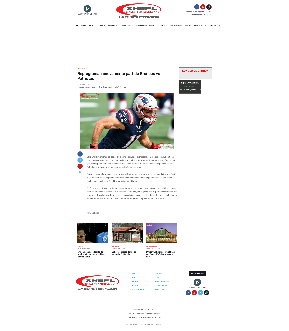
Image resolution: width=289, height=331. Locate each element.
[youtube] (202, 6)
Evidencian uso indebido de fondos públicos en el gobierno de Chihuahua (91, 254)
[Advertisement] (144, 46)
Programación (210, 25)
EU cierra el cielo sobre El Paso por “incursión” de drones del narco (160, 254)
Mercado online (176, 25)
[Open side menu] (77, 25)
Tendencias (140, 25)
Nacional (111, 25)
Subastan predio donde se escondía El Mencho (124, 253)
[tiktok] (209, 6)
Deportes (152, 25)
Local (91, 25)
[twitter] (200, 292)
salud (163, 25)
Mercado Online (162, 282)
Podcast (188, 25)
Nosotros (198, 25)
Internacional (125, 25)
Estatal (101, 25)
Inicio (83, 25)
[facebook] (196, 6)
